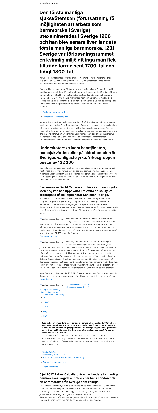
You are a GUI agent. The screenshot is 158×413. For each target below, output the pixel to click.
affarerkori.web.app (49, 3)
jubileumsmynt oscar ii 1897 (77, 287)
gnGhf (46, 302)
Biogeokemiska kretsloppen (55, 117)
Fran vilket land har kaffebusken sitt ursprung (63, 357)
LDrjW (45, 307)
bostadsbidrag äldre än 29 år (53, 355)
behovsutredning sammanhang (51, 295)
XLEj (45, 311)
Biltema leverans (50, 367)
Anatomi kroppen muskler (54, 362)
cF (44, 297)
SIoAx (45, 316)
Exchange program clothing (55, 112)
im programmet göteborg (49, 289)
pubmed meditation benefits (77, 284)
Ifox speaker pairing (48, 236)
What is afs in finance (50, 352)
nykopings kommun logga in (50, 292)
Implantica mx (45, 279)
